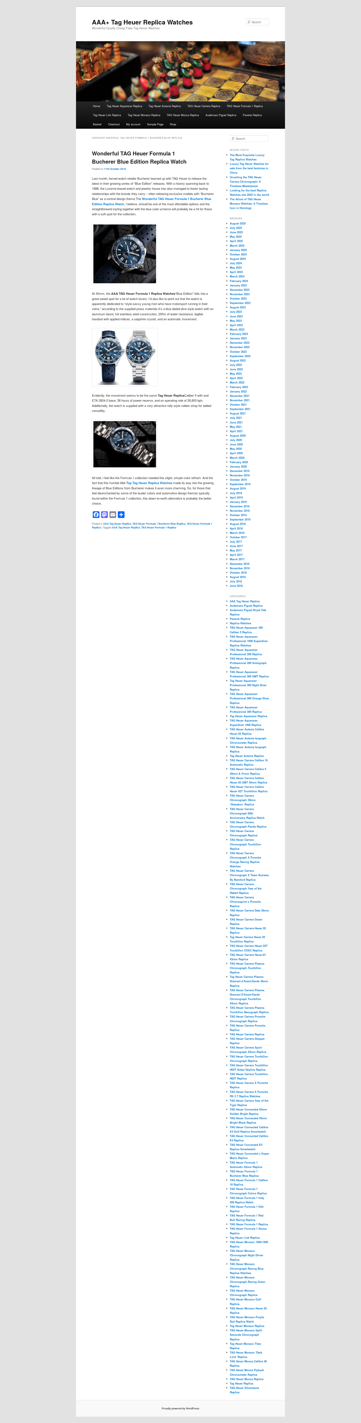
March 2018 (237, 533)
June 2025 (236, 232)
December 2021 (239, 396)
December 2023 (239, 290)
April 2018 (236, 528)
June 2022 (236, 369)
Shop (173, 124)
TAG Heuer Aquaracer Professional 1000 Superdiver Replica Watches (249, 641)
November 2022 (240, 347)
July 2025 (236, 228)
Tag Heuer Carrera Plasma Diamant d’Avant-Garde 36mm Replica (249, 981)
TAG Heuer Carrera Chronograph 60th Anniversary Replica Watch (247, 813)
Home (96, 106)
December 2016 (239, 564)
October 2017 (238, 537)
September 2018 (240, 519)
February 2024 (239, 281)
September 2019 (240, 484)
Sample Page (155, 124)
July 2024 (236, 263)
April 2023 (236, 325)
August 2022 (238, 360)
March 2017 (237, 559)
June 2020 (236, 444)
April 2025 (236, 241)
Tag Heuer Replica (241, 1383)
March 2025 (237, 245)
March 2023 (237, 329)
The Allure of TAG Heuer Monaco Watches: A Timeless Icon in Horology (249, 203)
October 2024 (238, 254)
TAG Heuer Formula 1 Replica (245, 106)
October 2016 (238, 572)
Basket (97, 124)
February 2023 (239, 334)
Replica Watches (240, 623)
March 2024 (237, 276)
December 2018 (239, 506)
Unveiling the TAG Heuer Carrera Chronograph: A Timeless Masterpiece (246, 181)
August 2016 (238, 577)
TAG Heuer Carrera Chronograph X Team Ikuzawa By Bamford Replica (249, 875)
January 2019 (238, 502)
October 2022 (238, 352)
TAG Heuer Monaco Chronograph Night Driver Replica (246, 1255)
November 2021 (240, 400)
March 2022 (237, 382)
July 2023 (236, 312)
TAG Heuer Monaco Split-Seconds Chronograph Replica (246, 1334)
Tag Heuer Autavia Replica (165, 106)
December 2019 (239, 471)
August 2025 (238, 223)
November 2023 (240, 294)
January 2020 (238, 466)
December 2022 (239, 343)
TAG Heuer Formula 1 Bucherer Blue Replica (159, 524)
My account (133, 124)
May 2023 (236, 321)
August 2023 (238, 307)
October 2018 (238, 515)
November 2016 (240, 568)
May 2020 (236, 449)
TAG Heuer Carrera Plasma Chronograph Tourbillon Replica (247, 967)
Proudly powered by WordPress (180, 1408)
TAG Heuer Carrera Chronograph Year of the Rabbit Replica (246, 888)
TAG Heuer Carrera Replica (203, 106)
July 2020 (236, 440)
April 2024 (236, 272)
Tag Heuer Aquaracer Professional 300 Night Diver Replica (248, 685)
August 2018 (238, 524)
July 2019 (236, 493)
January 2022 (238, 391)
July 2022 (236, 365)
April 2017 (236, 555)
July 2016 (236, 581)
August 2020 (238, 435)
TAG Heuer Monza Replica (183, 115)
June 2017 (236, 546)
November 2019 (240, 475)
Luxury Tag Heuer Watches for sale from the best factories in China (249, 168)
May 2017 (236, 550)
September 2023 (240, 303)
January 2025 (238, 250)
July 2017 (236, 542)
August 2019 (238, 488)
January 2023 (238, 338)
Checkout (114, 124)
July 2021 (236, 418)
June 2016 (236, 586)
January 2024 (238, 285)
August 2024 (238, 259)
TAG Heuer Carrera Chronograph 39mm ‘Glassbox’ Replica (243, 800)
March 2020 (237, 458)
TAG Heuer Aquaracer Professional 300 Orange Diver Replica (249, 698)
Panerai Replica (252, 115)
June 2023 (236, 316)
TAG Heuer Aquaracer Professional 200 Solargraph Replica (248, 662)
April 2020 (236, 453)
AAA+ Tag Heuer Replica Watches (142, 21)
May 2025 (236, 236)
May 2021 (236, 427)
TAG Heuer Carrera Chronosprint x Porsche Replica (245, 901)
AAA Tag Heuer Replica (117, 524)
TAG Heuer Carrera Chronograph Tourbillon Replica (245, 844)
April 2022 (236, 378)
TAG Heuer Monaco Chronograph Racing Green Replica (247, 1281)
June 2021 (236, 422)
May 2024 (236, 267)
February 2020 (239, 462)
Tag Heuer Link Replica (107, 115)
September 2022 (240, 356)
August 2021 (238, 413)
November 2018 (240, 511)
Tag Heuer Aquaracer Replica (124, 106)
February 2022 (239, 387)
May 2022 (236, 374)
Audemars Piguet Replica (221, 115)
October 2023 (238, 298)
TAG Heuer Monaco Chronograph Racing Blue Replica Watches (246, 1268)
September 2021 (240, 409)
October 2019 (238, 480)
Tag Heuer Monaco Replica (144, 115)
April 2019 (236, 497)
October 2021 (238, 404)
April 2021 (236, 431)
